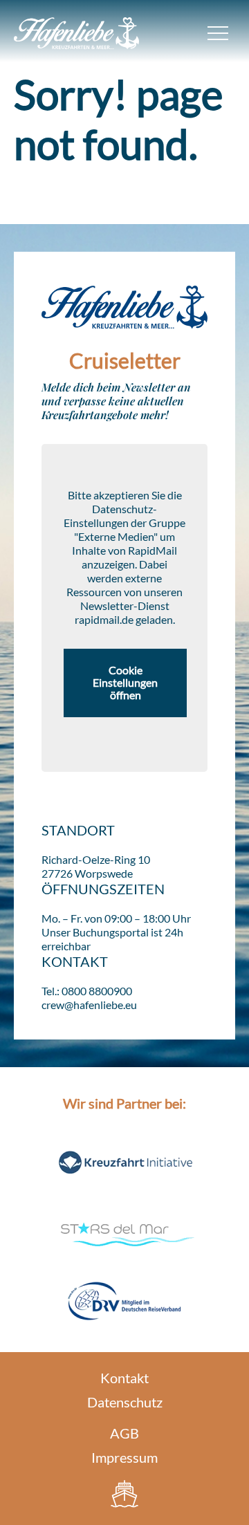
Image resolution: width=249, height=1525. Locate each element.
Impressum (124, 1457)
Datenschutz (125, 1402)
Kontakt (124, 1377)
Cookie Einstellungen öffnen (125, 682)
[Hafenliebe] (124, 1494)
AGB (124, 1433)
